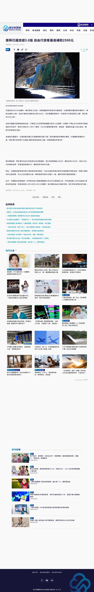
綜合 (72, 30)
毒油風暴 (36, 30)
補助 (59, 197)
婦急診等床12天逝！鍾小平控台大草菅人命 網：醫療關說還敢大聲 (46, 271)
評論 (79, 30)
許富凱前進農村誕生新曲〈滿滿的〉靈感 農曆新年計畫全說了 (19, 322)
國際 (58, 30)
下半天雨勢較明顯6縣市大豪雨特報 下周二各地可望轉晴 (74, 348)
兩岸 (52, 30)
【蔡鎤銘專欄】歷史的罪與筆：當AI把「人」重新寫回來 (26, 242)
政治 (45, 30)
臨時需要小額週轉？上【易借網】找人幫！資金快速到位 (74, 324)
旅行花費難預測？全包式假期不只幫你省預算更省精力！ (19, 373)
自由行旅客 (36, 197)
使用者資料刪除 (57, 572)
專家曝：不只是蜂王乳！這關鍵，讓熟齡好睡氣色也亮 (19, 273)
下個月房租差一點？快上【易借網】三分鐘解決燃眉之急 (74, 298)
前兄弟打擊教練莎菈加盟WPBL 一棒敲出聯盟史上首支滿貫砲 (18, 296)
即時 (28, 30)
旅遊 (53, 197)
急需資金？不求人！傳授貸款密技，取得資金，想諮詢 (46, 373)
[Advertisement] (47, 11)
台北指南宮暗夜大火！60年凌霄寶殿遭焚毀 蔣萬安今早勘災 (74, 271)
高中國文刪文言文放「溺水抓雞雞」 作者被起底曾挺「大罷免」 (28, 238)
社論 (85, 30)
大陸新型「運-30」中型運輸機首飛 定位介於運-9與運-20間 (47, 348)
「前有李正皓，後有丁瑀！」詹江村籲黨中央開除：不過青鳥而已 (29, 227)
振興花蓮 (45, 197)
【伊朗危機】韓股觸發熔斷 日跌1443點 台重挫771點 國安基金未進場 (46, 322)
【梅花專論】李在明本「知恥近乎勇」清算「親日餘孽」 (26, 234)
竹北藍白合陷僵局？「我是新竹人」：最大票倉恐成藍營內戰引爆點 (29, 219)
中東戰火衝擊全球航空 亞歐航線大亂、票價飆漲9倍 (19, 348)
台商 (65, 30)
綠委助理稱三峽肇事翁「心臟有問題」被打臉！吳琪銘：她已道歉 (29, 223)
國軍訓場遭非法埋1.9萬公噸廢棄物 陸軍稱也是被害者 (25, 231)
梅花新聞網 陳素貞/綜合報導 (14, 106)
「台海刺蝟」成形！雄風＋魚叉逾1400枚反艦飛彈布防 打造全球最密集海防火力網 (74, 371)
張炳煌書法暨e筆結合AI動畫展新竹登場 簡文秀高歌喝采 (47, 296)
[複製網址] (22, 49)
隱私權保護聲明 (45, 572)
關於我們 (35, 572)
